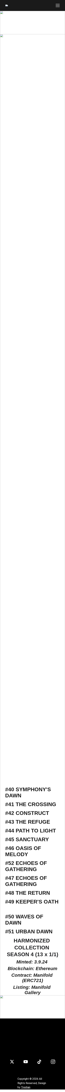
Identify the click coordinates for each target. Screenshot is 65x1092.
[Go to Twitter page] (12, 1062)
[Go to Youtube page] (26, 1062)
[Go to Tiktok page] (39, 1062)
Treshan (25, 1087)
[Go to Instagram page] (53, 1062)
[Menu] (58, 5)
